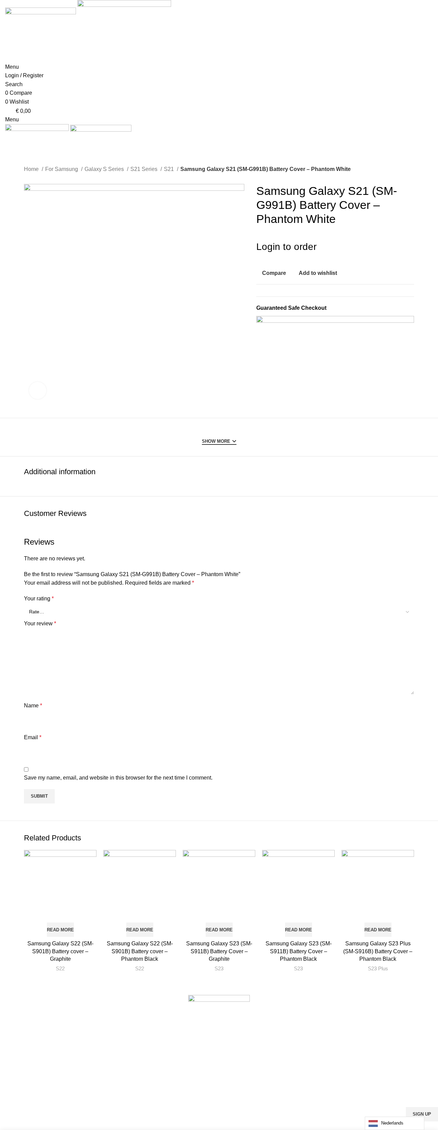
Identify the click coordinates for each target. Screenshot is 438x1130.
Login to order (286, 246)
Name (33, 705)
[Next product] (410, 170)
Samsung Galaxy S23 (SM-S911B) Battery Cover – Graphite (219, 951)
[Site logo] (41, 31)
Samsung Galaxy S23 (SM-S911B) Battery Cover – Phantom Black (299, 951)
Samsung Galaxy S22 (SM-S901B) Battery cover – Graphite (60, 951)
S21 (169, 169)
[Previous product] (397, 170)
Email (32, 737)
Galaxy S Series (105, 169)
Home (32, 169)
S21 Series (144, 169)
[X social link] (388, 272)
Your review (40, 623)
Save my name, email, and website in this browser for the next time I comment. (118, 778)
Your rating (39, 598)
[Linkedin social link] (404, 272)
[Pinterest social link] (396, 272)
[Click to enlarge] (37, 390)
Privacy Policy (262, 1126)
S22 (60, 968)
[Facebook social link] (380, 272)
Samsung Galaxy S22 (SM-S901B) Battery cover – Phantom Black (140, 951)
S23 (219, 968)
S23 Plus (378, 968)
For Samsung (62, 169)
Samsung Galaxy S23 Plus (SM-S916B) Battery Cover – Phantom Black (377, 951)
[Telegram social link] (411, 272)
